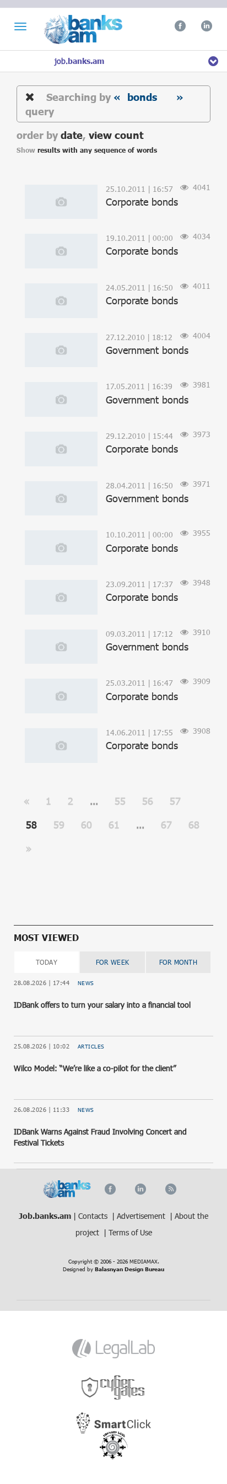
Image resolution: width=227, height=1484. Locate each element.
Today (47, 962)
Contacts (94, 1215)
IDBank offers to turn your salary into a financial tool (102, 1004)
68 (193, 825)
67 (166, 825)
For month (178, 962)
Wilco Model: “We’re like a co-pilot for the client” (95, 1068)
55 (120, 801)
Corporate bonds (142, 202)
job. (79, 61)
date (72, 134)
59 (58, 825)
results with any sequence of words (97, 150)
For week (112, 962)
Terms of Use (130, 1232)
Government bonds (147, 350)
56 (147, 801)
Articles (91, 1046)
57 (175, 801)
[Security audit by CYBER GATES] (114, 1387)
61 (114, 825)
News (86, 983)
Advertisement (142, 1215)
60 (86, 825)
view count (116, 134)
